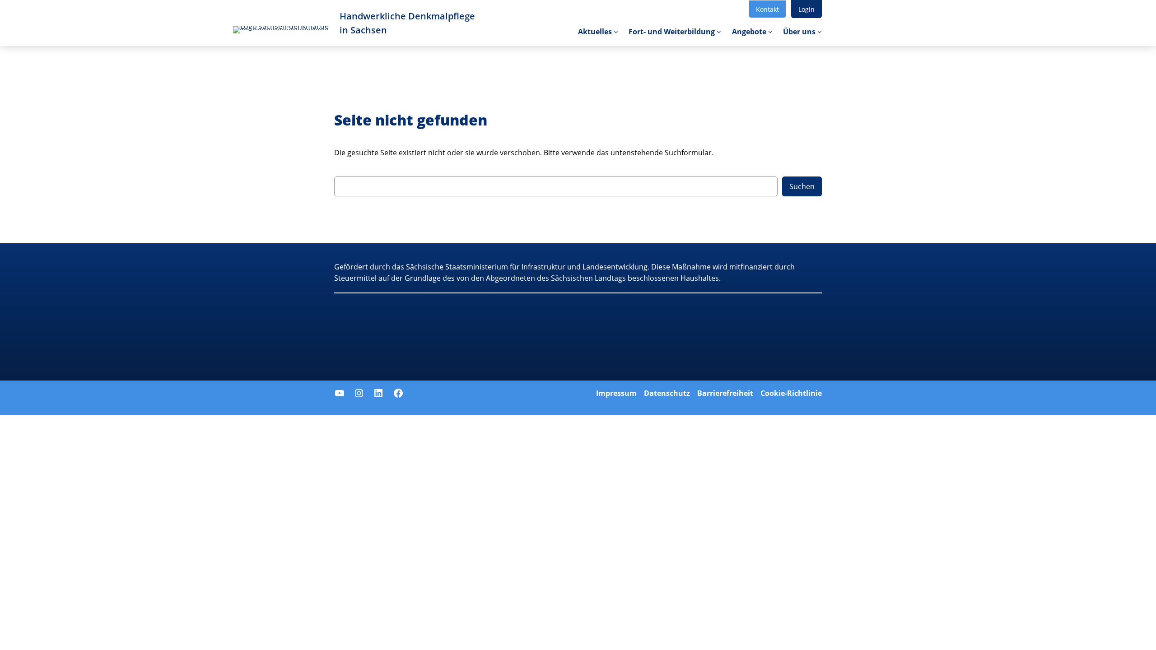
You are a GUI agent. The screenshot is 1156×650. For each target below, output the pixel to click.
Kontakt (767, 9)
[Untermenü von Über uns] (819, 31)
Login (806, 9)
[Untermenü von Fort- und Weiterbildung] (719, 31)
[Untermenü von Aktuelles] (616, 31)
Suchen (802, 186)
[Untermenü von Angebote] (770, 31)
